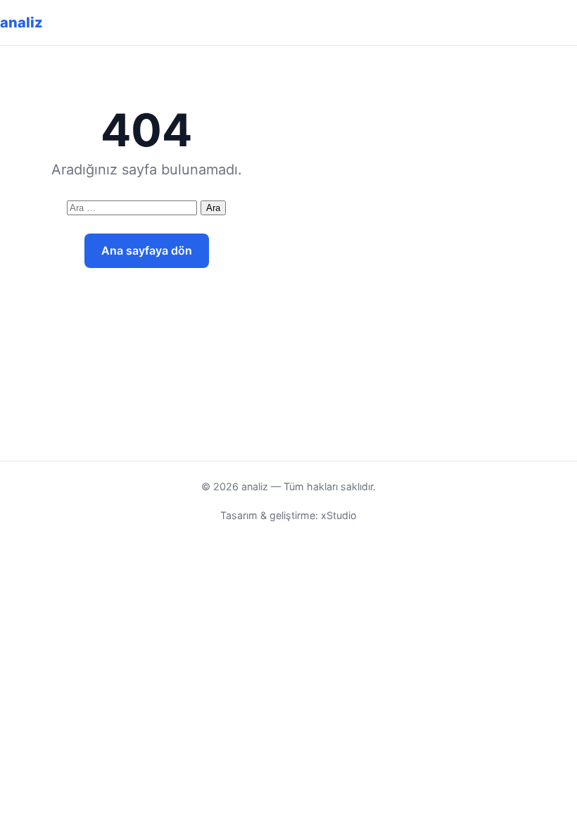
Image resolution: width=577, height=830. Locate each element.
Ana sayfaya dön (146, 250)
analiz (21, 22)
